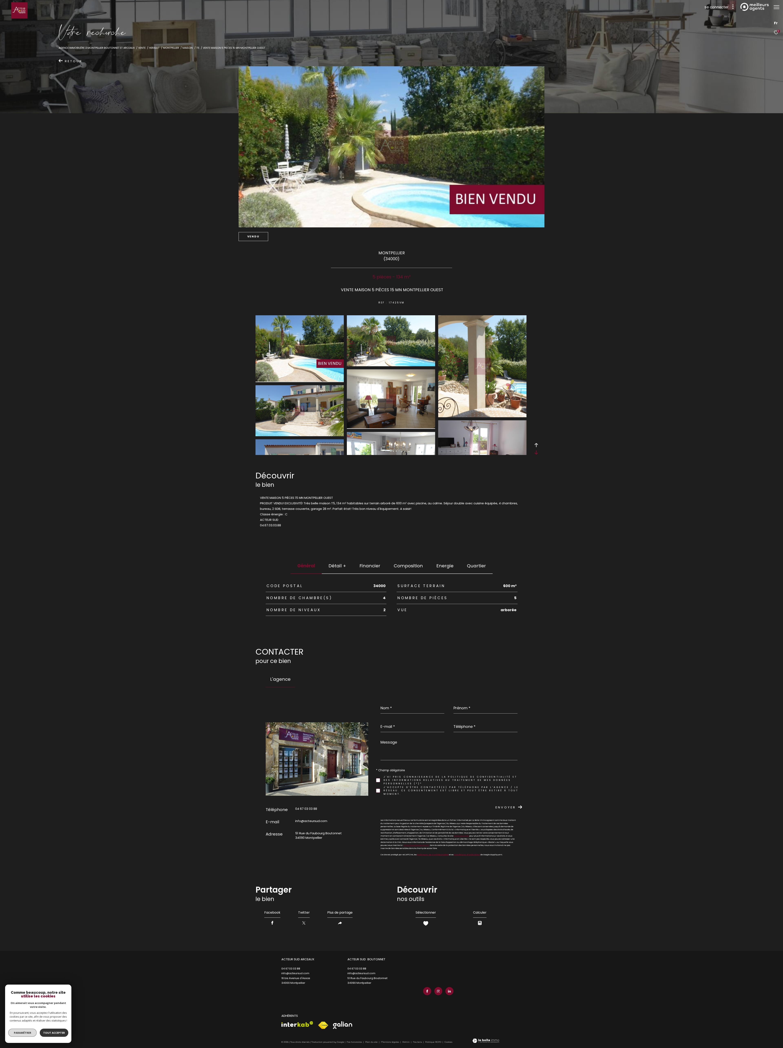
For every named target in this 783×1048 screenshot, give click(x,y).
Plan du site (371, 1042)
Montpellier (171, 48)
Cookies (448, 1042)
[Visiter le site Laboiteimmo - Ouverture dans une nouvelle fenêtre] (486, 1041)
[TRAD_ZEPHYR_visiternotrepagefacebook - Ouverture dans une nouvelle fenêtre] (427, 991)
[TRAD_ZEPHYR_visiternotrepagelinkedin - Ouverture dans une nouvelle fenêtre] (449, 991)
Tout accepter (54, 1033)
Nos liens (417, 1042)
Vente (142, 48)
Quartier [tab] (476, 566)
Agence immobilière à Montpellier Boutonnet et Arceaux (97, 48)
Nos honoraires (354, 1042)
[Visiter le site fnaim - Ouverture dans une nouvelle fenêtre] (323, 1025)
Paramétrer (22, 1033)
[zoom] (299, 380)
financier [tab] (369, 566)
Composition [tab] (408, 566)
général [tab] (306, 566)
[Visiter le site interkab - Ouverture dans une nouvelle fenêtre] (297, 1024)
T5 (197, 48)
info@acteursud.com (311, 821)
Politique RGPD (433, 1042)
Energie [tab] (444, 566)
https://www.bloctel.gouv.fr (416, 845)
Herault (154, 48)
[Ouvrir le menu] (776, 7)
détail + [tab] (337, 566)
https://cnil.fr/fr (461, 836)
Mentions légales (390, 1042)
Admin (406, 1042)
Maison (187, 48)
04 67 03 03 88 (306, 809)
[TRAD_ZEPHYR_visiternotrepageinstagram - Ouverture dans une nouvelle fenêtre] (438, 991)
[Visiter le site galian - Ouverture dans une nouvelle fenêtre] (342, 1025)
